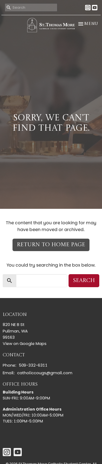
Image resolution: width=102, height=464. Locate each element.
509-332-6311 (33, 365)
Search (84, 280)
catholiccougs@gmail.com (44, 373)
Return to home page (51, 245)
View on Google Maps (25, 343)
